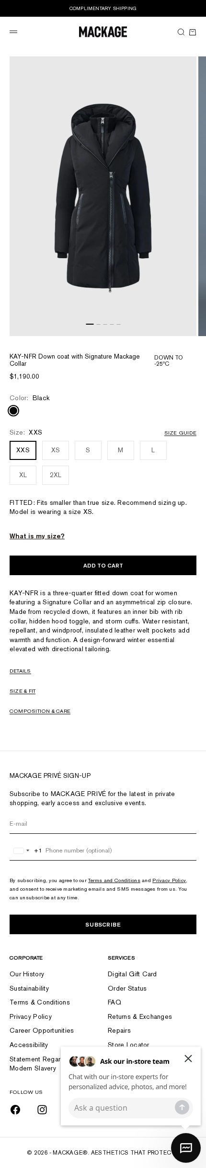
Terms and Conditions (114, 880)
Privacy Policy (169, 880)
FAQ (114, 1002)
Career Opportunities (42, 1030)
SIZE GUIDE (180, 432)
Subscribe (103, 924)
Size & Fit (22, 691)
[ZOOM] (187, 326)
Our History (27, 974)
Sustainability (29, 988)
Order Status (127, 988)
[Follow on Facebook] (15, 1109)
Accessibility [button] (29, 1044)
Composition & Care (40, 711)
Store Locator (128, 1044)
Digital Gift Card (132, 974)
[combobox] (26, 850)
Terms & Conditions (40, 1002)
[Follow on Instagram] (42, 1109)
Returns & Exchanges (140, 1016)
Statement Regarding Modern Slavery (41, 1064)
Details (20, 670)
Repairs (119, 1030)
